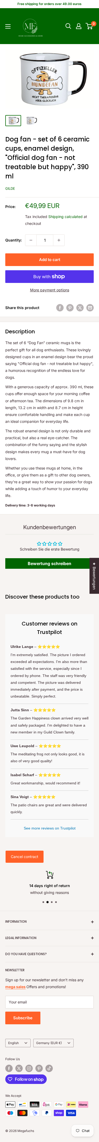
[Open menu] (8, 26)
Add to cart (49, 259)
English (13, 1043)
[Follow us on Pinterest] (39, 1068)
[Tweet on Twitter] (80, 307)
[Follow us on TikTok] (49, 1068)
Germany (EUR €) (49, 1043)
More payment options (49, 290)
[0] (89, 26)
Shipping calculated (65, 216)
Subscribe (22, 1017)
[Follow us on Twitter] (19, 1068)
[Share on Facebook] (60, 307)
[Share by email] (90, 307)
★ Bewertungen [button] (94, 575)
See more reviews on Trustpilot (50, 828)
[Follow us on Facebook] (9, 1068)
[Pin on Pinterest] (70, 307)
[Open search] (68, 26)
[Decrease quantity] (30, 240)
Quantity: (13, 240)
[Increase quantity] (58, 240)
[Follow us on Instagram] (29, 1068)
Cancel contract (24, 856)
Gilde (10, 188)
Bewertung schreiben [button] (49, 563)
